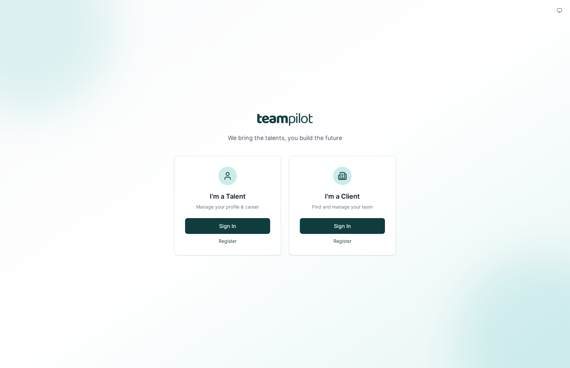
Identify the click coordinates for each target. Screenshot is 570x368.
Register (228, 241)
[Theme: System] (559, 10)
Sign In (227, 226)
